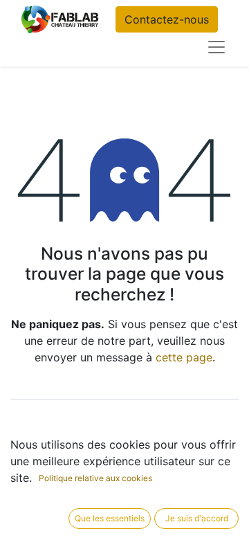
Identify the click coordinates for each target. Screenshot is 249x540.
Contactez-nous (166, 19)
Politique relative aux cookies (95, 478)
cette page (184, 357)
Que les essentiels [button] (110, 518)
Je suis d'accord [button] (196, 518)
